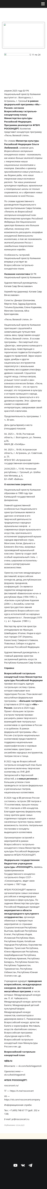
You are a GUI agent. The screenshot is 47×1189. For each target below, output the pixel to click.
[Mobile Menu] (43, 4)
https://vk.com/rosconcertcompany (22, 1099)
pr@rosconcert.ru (20, 1119)
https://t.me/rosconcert (22, 1090)
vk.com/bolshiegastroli (30, 1066)
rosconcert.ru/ (11, 1085)
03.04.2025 (20, 1125)
